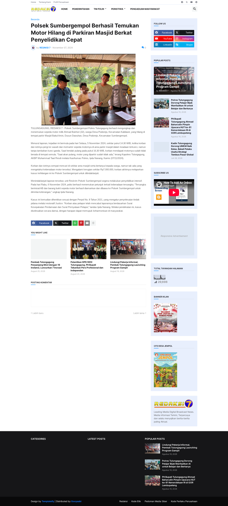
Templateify (48, 501)
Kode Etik (136, 501)
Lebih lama (138, 313)
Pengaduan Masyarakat (145, 9)
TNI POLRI (99, 9)
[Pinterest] (81, 223)
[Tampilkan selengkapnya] (93, 223)
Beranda (35, 19)
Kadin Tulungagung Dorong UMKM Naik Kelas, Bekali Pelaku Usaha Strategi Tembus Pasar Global (182, 149)
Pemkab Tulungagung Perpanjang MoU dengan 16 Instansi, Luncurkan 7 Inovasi (46, 265)
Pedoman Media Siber (156, 501)
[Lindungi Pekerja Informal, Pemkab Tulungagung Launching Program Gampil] (128, 249)
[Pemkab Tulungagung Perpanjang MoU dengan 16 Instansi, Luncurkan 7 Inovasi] (49, 249)
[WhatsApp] (75, 223)
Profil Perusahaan (61, 2)
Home (33, 2)
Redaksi (123, 501)
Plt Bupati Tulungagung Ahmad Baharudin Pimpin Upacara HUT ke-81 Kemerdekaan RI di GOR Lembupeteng (182, 125)
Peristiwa (117, 9)
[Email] (87, 223)
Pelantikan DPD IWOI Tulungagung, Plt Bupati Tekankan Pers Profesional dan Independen (87, 266)
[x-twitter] (187, 2)
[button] (194, 9)
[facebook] (182, 2)
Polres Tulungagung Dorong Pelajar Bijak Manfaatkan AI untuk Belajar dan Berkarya (182, 104)
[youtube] (191, 2)
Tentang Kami (45, 2)
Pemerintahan (80, 9)
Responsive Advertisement (174, 236)
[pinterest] (196, 2)
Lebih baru (38, 313)
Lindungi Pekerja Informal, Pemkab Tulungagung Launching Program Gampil (127, 265)
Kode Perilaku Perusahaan (184, 501)
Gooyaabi (76, 501)
